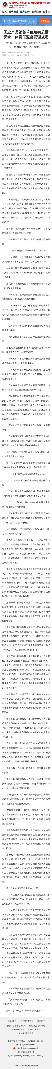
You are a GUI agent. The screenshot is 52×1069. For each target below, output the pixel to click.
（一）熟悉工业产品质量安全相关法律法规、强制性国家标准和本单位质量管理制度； (26, 296)
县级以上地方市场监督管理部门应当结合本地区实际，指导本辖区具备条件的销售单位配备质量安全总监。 (26, 272)
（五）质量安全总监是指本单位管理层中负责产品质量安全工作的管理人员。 (26, 990)
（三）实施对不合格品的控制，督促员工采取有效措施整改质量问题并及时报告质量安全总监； (26, 493)
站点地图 (21, 1041)
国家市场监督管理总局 (16, 1026)
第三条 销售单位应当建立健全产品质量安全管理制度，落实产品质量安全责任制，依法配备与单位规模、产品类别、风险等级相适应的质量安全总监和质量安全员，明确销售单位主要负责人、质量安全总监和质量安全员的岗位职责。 (26, 134)
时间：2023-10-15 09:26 (11, 55)
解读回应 (36, 11)
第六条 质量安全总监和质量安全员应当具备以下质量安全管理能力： (26, 285)
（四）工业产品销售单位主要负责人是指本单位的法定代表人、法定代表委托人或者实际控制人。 (26, 977)
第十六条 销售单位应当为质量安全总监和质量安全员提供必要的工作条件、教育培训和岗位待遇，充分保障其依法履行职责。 (26, 783)
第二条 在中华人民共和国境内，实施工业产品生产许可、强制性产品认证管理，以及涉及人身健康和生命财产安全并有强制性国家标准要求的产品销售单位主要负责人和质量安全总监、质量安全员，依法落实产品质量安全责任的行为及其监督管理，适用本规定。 (26, 107)
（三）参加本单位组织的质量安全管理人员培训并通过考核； (26, 327)
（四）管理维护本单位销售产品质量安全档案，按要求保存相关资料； (26, 504)
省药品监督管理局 (26, 1033)
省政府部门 (11, 1021)
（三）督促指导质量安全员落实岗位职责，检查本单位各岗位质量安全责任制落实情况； (26, 387)
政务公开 (25, 11)
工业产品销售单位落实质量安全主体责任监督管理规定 (26, 34)
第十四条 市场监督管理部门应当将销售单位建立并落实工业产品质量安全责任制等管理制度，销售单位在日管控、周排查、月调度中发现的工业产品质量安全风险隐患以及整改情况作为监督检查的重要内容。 (26, 703)
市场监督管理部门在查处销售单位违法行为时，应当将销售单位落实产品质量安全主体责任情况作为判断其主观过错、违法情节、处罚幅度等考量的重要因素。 (26, 817)
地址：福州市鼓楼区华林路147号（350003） (26, 1056)
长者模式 (44, 21)
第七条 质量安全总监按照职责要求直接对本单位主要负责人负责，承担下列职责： (26, 350)
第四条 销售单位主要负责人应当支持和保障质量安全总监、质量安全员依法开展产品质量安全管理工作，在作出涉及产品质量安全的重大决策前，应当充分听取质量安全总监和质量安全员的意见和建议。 (26, 184)
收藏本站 (11, 1041)
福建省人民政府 (34, 1029)
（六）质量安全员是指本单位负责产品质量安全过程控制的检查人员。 (26, 1001)
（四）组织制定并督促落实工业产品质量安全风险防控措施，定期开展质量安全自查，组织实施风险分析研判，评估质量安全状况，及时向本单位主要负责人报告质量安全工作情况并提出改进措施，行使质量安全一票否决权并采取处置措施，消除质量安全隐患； (26, 407)
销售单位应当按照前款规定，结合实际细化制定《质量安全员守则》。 (26, 531)
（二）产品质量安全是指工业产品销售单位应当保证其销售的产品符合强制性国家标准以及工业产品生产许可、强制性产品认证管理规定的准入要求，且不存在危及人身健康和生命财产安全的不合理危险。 (26, 919)
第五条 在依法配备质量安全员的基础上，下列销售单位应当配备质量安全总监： (26, 230)
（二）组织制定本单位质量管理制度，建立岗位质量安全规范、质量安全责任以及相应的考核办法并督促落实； (26, 374)
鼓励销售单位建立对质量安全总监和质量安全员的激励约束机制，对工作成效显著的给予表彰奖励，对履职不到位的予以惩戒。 (26, 799)
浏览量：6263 (29, 55)
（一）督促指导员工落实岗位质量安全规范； (25, 474)
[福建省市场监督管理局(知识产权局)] (27, 4)
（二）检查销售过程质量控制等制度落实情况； (26, 482)
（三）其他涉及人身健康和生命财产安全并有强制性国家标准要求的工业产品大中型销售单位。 (26, 259)
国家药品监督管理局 (37, 1026)
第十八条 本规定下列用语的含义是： (21, 888)
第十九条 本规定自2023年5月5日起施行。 (23, 1010)
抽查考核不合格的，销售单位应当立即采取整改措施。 (26, 770)
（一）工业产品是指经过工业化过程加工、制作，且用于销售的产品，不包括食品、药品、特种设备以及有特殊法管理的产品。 (26, 899)
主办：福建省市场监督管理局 (26, 1066)
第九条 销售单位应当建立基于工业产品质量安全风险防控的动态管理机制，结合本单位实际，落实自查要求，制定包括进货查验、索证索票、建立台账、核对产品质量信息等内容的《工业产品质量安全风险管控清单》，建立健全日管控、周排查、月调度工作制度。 (26, 551)
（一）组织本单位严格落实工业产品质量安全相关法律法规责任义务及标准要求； (26, 360)
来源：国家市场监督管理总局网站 (15, 52)
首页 (4, 11)
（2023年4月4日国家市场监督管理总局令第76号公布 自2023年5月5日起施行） (26, 45)
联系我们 (31, 1041)
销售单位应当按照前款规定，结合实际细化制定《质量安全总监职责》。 (26, 454)
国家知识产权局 (18, 1029)
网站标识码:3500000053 (26, 1045)
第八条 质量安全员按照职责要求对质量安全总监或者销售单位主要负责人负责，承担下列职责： (26, 465)
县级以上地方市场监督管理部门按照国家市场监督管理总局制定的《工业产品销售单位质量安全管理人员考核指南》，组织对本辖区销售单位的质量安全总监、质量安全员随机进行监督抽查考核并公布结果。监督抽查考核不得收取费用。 (26, 752)
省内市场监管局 (27, 1021)
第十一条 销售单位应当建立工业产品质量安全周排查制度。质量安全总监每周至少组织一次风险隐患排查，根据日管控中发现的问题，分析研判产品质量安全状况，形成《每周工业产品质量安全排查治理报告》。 (26, 611)
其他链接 (41, 1021)
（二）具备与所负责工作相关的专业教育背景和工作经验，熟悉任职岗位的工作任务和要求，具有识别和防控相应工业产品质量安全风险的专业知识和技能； (26, 312)
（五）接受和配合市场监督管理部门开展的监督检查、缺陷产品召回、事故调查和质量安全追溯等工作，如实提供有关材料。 (26, 518)
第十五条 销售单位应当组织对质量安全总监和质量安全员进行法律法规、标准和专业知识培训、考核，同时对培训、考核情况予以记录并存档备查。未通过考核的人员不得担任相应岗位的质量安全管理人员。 (26, 728)
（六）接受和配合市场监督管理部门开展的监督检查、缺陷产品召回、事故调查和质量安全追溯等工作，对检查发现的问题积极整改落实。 (26, 441)
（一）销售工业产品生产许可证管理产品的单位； (26, 241)
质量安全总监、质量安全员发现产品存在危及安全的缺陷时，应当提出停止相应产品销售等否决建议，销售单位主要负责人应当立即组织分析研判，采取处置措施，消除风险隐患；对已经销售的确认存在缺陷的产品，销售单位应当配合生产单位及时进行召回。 (26, 210)
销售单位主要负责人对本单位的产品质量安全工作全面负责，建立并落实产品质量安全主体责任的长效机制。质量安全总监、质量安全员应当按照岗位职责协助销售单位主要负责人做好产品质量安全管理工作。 (26, 159)
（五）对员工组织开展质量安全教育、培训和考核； (26, 427)
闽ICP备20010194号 (26, 1052)
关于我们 (40, 1041)
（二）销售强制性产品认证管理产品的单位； (25, 250)
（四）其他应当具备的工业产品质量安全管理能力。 (26, 338)
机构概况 (13, 11)
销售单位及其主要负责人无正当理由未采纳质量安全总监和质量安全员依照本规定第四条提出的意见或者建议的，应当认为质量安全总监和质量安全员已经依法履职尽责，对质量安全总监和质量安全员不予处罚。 (26, 839)
